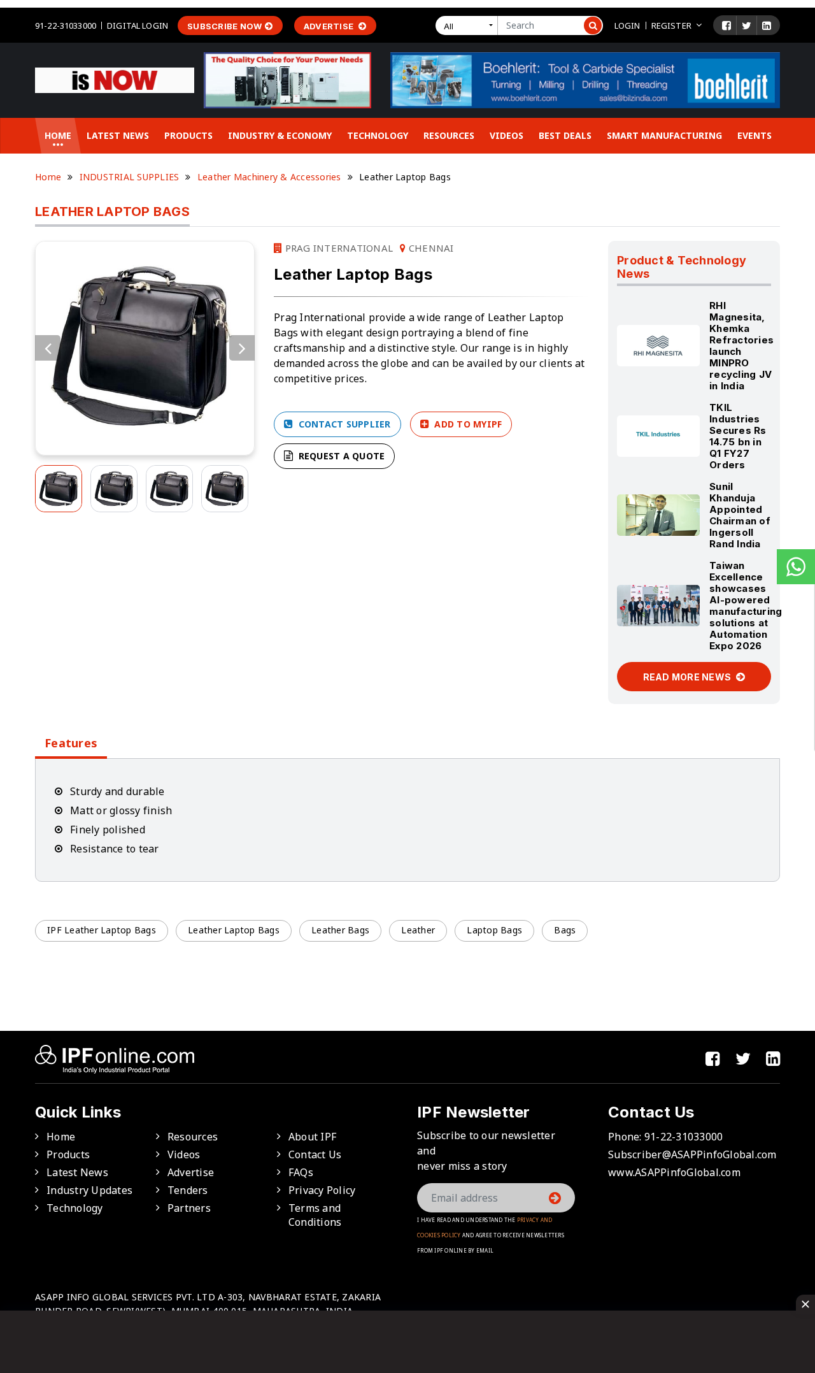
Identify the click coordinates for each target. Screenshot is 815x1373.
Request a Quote (340, 456)
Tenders (187, 1190)
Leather (418, 930)
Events (754, 135)
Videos (506, 135)
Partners (189, 1208)
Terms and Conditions (315, 1215)
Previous (47, 348)
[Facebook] (726, 25)
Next (242, 348)
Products (188, 135)
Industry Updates (89, 1190)
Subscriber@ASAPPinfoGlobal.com (692, 1154)
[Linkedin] (766, 25)
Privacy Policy (322, 1190)
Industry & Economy (280, 135)
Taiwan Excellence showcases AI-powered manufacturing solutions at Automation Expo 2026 (745, 605)
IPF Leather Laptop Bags (101, 930)
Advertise (330, 26)
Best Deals (565, 135)
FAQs (300, 1172)
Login (627, 25)
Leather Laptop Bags (234, 930)
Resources (448, 135)
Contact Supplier (342, 424)
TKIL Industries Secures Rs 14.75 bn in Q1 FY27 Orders (738, 436)
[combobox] (469, 25)
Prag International (337, 247)
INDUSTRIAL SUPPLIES (130, 177)
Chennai (429, 247)
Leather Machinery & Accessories (269, 177)
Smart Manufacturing (664, 135)
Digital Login (137, 25)
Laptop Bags (494, 930)
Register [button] (671, 25)
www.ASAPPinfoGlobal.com (674, 1172)
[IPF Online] (114, 79)
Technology (377, 135)
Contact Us (315, 1154)
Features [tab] (71, 743)
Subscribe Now (224, 26)
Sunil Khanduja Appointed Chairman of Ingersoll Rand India (739, 515)
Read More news (688, 677)
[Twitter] (746, 25)
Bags (565, 930)
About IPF (312, 1137)
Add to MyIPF (467, 424)
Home (58, 135)
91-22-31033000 (65, 25)
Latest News (118, 135)
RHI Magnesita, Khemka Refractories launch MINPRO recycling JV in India (741, 345)
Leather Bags (340, 930)
